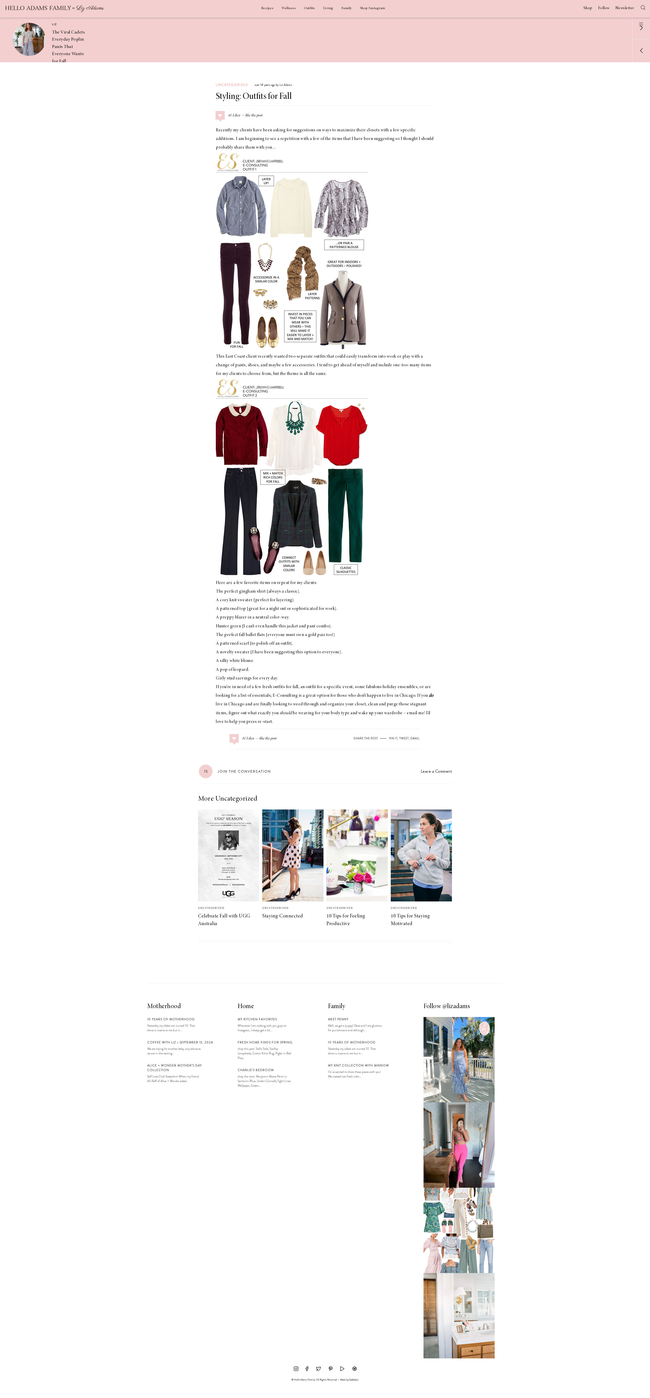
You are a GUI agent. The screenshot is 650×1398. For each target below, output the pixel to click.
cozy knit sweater (236, 600)
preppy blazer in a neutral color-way (254, 617)
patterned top (233, 609)
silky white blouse (236, 661)
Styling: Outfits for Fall (254, 96)
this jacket (288, 626)
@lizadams (456, 1006)
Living (328, 8)
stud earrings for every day (252, 678)
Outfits (309, 8)
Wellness (289, 8)
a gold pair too (319, 635)
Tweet (404, 738)
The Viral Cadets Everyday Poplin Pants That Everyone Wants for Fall (68, 47)
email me (415, 713)
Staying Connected (282, 916)
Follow (604, 8)
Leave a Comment (436, 771)
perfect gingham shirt (245, 591)
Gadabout (354, 1379)
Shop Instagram (372, 8)
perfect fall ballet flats (244, 635)
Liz (54, 24)
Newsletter (624, 8)
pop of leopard (234, 670)
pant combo (318, 626)
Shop (587, 8)
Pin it (393, 738)
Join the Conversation (237, 771)
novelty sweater (235, 652)
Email (415, 738)
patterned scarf (234, 643)
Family (347, 8)
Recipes (267, 8)
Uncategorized (232, 85)
